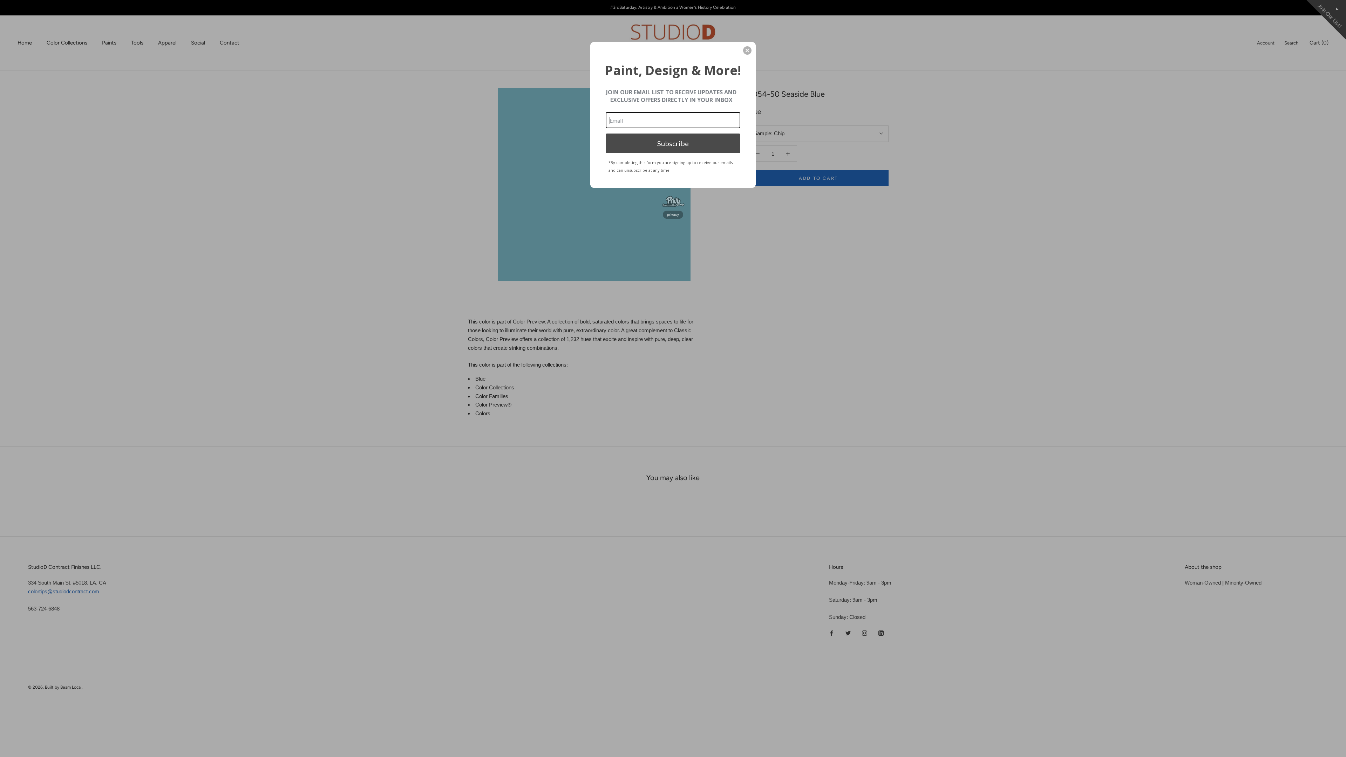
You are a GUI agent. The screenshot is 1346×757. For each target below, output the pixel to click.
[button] (747, 50)
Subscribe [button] (673, 143)
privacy (673, 214)
